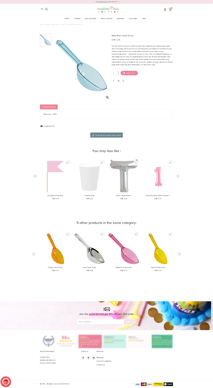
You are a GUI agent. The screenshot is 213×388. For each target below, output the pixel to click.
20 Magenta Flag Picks (55, 196)
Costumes (133, 19)
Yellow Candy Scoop (158, 267)
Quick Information (47, 351)
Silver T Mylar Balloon (123, 196)
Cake (144, 19)
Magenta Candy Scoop (124, 267)
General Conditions (104, 361)
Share (113, 81)
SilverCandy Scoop (89, 267)
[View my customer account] (165, 9)
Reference (47, 114)
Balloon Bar (90, 19)
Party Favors (106, 19)
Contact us (101, 365)
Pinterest (123, 81)
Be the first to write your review (108, 135)
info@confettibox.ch (47, 360)
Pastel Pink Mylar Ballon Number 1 (158, 196)
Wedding (120, 19)
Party (67, 19)
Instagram (94, 358)
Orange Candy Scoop (55, 267)
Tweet (118, 81)
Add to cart (129, 73)
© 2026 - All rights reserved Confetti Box (54, 384)
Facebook (83, 358)
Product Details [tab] (48, 107)
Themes (77, 19)
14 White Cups (90, 196)
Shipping (100, 357)
